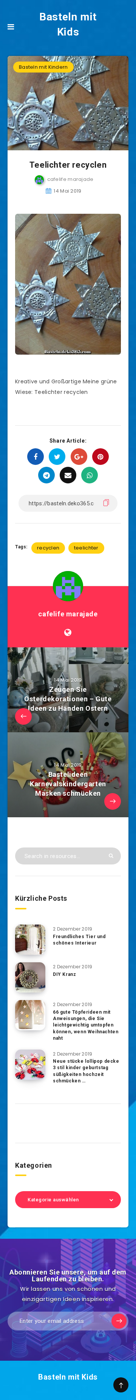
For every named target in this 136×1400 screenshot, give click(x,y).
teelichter (86, 547)
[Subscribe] (119, 1321)
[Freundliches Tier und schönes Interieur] (30, 940)
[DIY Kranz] (30, 977)
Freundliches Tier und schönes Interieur (79, 940)
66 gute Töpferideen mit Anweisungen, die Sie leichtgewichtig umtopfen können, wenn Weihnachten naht (85, 1025)
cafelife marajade (67, 614)
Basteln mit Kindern (43, 67)
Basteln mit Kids (68, 24)
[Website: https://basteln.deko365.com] (67, 632)
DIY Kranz (64, 974)
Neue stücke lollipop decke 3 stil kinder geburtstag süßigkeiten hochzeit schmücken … (86, 1071)
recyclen (48, 547)
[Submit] (111, 855)
